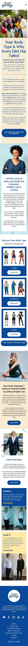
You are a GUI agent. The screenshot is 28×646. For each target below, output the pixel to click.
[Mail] (4, 617)
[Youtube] (18, 617)
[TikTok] (23, 617)
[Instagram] (13, 617)
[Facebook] (8, 617)
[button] (25, 4)
